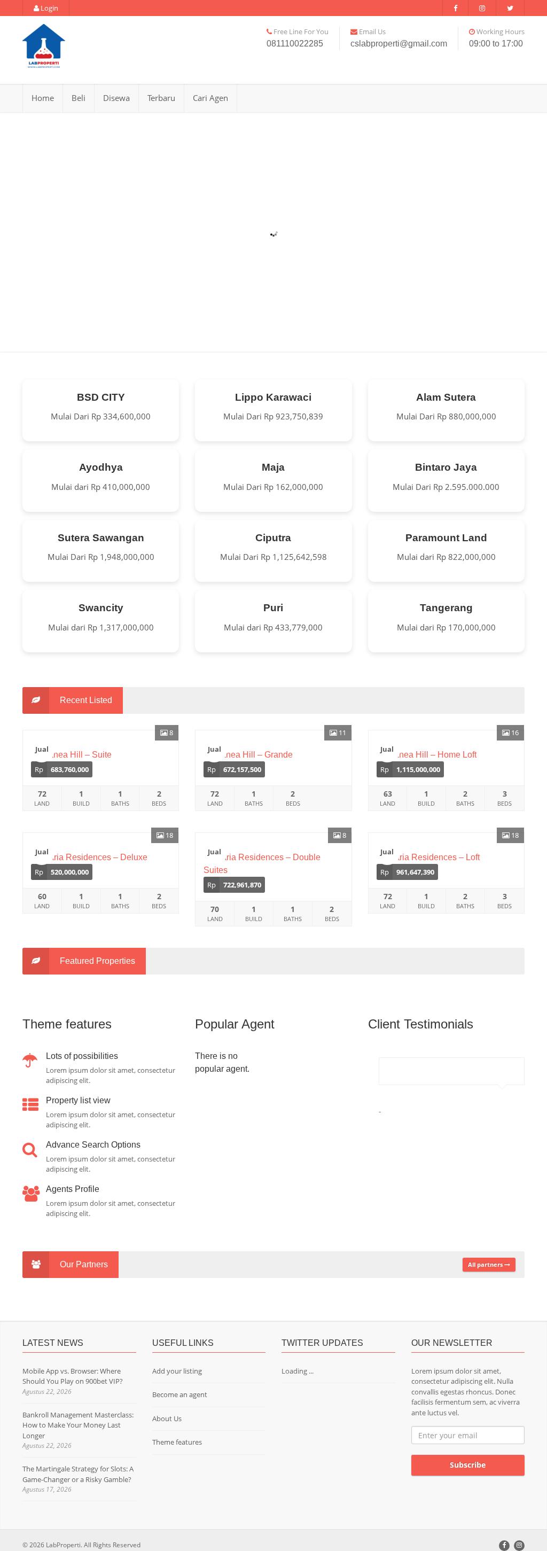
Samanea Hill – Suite (71, 754)
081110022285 (295, 43)
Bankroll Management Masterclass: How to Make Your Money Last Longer (78, 1425)
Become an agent (179, 1394)
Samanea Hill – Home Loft (426, 754)
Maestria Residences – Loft (428, 857)
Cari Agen (210, 97)
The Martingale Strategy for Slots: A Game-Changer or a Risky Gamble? (78, 1474)
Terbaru (161, 97)
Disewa (116, 97)
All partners (486, 1264)
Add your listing (177, 1371)
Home (43, 97)
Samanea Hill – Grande (248, 754)
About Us (167, 1418)
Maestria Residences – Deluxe (89, 857)
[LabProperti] (100, 46)
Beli (78, 97)
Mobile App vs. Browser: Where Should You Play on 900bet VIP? (72, 1376)
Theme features (177, 1442)
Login (48, 8)
